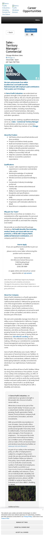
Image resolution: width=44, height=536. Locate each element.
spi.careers (28, 273)
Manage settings (22, 522)
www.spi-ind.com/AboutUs (17, 446)
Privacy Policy (28, 516)
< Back (10, 32)
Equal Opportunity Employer (18, 468)
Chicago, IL (11, 58)
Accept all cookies (22, 532)
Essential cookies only (22, 527)
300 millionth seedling (20, 336)
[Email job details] (27, 34)
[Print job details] (32, 34)
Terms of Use (5, 518)
